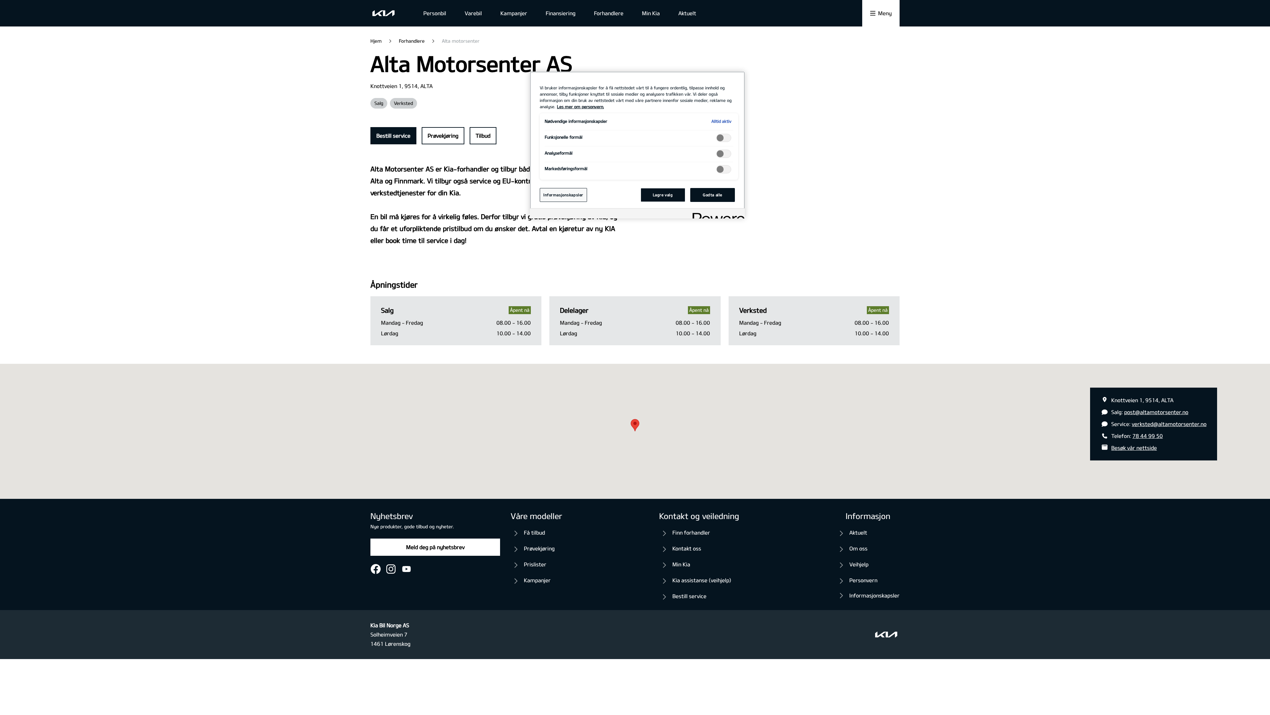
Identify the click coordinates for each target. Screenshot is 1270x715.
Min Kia (651, 13)
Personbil (434, 13)
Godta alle (712, 195)
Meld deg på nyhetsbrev (435, 547)
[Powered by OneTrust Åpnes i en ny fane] (716, 214)
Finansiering (560, 13)
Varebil (473, 13)
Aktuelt (687, 13)
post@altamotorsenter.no (1156, 412)
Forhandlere (608, 13)
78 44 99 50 (1147, 436)
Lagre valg (663, 195)
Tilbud (483, 135)
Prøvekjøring (443, 135)
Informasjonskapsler (874, 595)
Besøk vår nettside (1134, 448)
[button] (635, 425)
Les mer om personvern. (580, 106)
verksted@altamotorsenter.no (1169, 424)
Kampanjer (513, 13)
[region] (637, 145)
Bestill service (393, 135)
